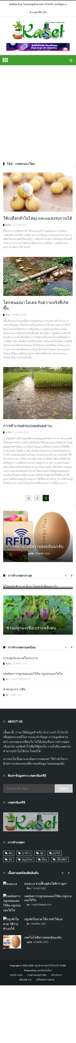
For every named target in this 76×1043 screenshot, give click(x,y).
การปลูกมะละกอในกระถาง (20, 658)
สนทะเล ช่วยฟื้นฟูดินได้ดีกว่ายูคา (45, 883)
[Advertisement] (38, 113)
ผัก (7, 679)
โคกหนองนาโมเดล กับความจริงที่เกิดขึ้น (35, 305)
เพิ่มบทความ (25, 979)
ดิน (10, 853)
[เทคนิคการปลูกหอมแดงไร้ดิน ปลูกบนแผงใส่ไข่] (12, 903)
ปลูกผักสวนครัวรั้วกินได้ (46, 965)
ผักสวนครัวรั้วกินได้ (55, 732)
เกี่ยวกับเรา (56, 975)
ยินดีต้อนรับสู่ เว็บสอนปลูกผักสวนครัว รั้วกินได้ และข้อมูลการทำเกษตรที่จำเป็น (38, 8)
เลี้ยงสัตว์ (62, 859)
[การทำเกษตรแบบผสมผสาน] (38, 393)
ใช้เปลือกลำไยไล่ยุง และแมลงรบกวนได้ (37, 218)
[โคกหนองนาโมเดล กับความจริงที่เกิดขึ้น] (38, 276)
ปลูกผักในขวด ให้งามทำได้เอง (43, 919)
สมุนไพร (27, 859)
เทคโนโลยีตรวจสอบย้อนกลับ (38, 546)
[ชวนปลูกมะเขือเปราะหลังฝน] (38, 615)
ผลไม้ (8, 225)
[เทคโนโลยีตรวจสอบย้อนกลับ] (38, 536)
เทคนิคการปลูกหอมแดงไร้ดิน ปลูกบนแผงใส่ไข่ (33, 673)
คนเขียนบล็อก (44, 970)
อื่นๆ (8, 315)
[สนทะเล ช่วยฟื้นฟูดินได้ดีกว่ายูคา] (12, 883)
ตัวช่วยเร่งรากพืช (14, 689)
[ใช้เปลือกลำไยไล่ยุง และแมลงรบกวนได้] (38, 191)
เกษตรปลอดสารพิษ (36, 975)
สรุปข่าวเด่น (16, 975)
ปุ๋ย (7, 695)
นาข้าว (9, 432)
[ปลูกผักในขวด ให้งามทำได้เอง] (12, 924)
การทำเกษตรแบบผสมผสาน (27, 425)
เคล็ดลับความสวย (45, 979)
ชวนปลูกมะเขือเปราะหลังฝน (31, 627)
